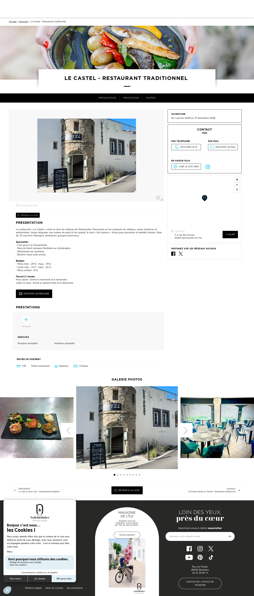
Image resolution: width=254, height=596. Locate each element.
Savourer (23, 22)
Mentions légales (33, 588)
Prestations (131, 97)
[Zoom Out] (237, 184)
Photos (151, 97)
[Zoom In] (237, 179)
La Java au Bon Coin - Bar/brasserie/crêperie (38, 492)
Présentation (107, 97)
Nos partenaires (75, 588)
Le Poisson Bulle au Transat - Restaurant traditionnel (212, 492)
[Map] (204, 201)
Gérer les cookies (54, 588)
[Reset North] (237, 190)
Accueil (12, 22)
